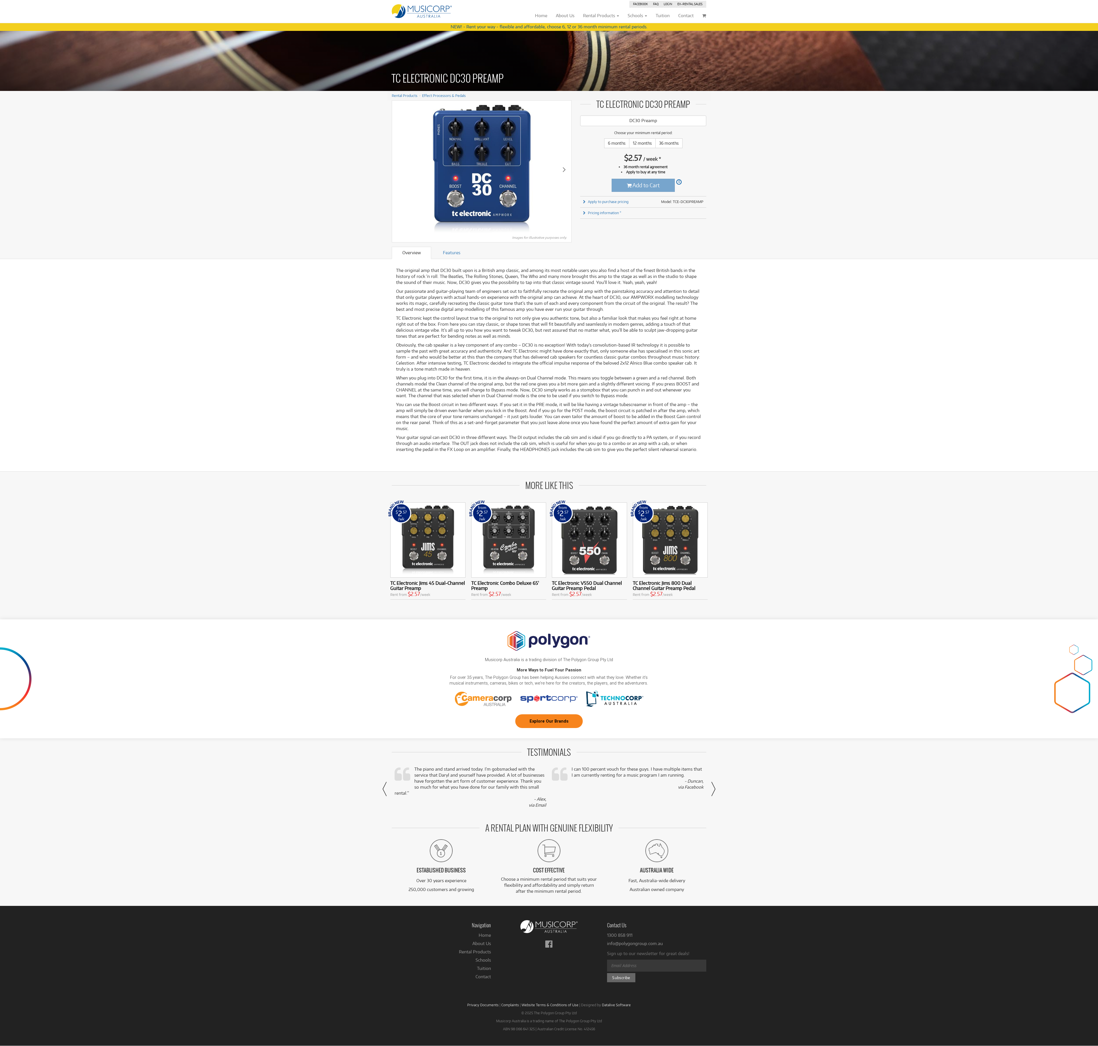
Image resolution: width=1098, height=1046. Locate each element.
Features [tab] (451, 252)
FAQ (656, 4)
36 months (669, 143)
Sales (690, 4)
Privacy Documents (483, 1005)
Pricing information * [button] (604, 212)
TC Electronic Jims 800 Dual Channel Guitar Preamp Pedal (664, 585)
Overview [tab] (411, 252)
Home (485, 935)
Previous (399, 169)
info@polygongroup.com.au (635, 943)
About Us (481, 943)
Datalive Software (616, 1005)
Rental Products (404, 95)
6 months (617, 143)
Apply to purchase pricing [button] (608, 201)
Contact (483, 976)
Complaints (510, 1005)
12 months (642, 143)
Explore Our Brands (549, 721)
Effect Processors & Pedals (444, 95)
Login (668, 4)
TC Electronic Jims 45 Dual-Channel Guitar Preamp (427, 585)
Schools (483, 960)
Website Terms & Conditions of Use (550, 1005)
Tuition (484, 968)
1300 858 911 (619, 935)
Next (564, 169)
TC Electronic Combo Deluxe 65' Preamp (505, 585)
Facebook (640, 4)
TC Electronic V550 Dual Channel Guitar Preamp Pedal (587, 585)
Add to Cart (646, 185)
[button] (384, 789)
